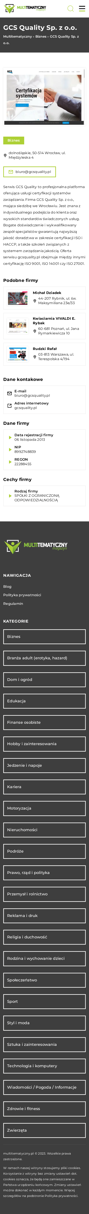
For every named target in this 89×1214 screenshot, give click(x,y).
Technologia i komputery (32, 1066)
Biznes (14, 140)
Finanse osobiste (24, 722)
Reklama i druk (22, 915)
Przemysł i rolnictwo (27, 894)
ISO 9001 (32, 264)
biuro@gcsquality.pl (33, 172)
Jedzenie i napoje (24, 765)
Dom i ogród (19, 679)
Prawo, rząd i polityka (28, 872)
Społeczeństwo (22, 980)
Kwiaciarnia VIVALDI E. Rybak (54, 320)
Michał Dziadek (47, 293)
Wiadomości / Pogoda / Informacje (41, 1087)
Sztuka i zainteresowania (32, 1044)
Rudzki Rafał (45, 349)
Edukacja (16, 701)
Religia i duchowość (27, 937)
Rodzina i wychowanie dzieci (36, 958)
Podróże (15, 851)
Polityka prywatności (22, 595)
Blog (7, 587)
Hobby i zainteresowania (32, 743)
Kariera (14, 786)
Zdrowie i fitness (23, 1108)
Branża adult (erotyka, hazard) (37, 658)
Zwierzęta (17, 1130)
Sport (12, 1001)
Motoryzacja (19, 808)
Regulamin (13, 604)
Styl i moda (18, 1023)
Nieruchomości (22, 829)
